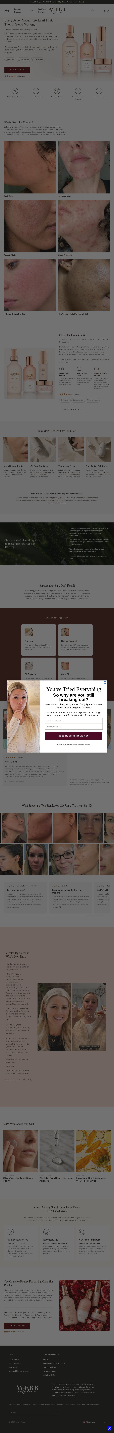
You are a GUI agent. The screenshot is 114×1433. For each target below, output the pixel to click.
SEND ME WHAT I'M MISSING (74, 736)
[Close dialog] (105, 682)
